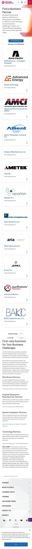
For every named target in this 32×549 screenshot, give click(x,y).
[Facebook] (10, 520)
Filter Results (16, 40)
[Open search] (18, 2)
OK (16, 544)
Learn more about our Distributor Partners (15, 389)
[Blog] (27, 520)
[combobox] (21, 333)
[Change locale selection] (22, 2)
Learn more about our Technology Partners (15, 443)
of (21, 338)
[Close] (30, 530)
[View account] (25, 2)
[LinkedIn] (4, 520)
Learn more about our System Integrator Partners (14, 425)
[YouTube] (21, 520)
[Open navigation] (30, 2)
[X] (15, 520)
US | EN (16, 524)
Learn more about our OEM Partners (13, 406)
